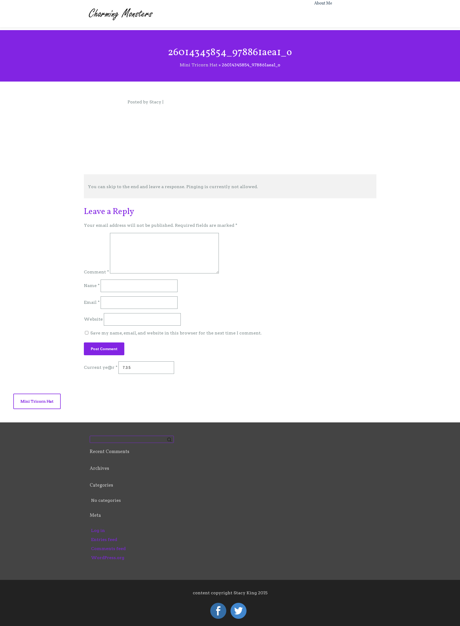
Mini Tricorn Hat (37, 401)
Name (92, 285)
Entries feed (104, 539)
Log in (98, 530)
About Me (323, 3)
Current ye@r (100, 367)
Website (93, 319)
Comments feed (108, 548)
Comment (96, 271)
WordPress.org (107, 557)
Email (92, 302)
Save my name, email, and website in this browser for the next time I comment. (176, 333)
